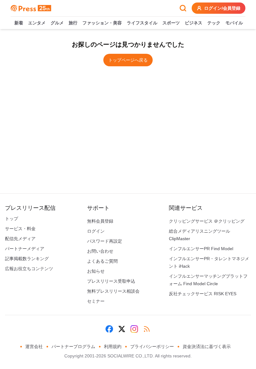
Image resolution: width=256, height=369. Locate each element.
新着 (18, 22)
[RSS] (146, 329)
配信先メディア (20, 238)
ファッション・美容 (102, 22)
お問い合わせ (100, 251)
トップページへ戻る (128, 60)
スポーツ (171, 22)
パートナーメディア (24, 248)
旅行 (73, 22)
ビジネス (193, 22)
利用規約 (112, 346)
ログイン (96, 231)
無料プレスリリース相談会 (113, 291)
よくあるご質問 (102, 261)
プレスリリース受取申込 (111, 281)
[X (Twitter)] (122, 329)
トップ (11, 218)
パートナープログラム (73, 346)
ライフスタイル (142, 22)
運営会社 (34, 346)
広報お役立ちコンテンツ (29, 268)
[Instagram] (134, 329)
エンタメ (37, 22)
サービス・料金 (20, 228)
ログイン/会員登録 (222, 8)
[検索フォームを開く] (183, 8)
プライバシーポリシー (152, 346)
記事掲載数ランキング (27, 258)
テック (213, 22)
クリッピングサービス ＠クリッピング (206, 221)
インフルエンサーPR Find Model (201, 248)
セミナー (96, 301)
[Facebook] (109, 329)
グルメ (57, 22)
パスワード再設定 (104, 241)
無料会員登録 (100, 221)
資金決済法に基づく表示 (207, 346)
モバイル (234, 22)
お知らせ (96, 271)
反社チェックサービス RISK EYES (202, 293)
